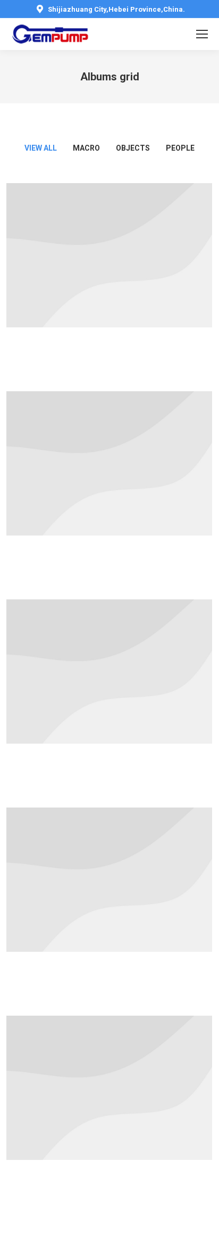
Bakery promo (109, 1119)
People (180, 148)
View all (40, 148)
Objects (133, 148)
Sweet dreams (109, 702)
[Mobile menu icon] (202, 34)
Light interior (109, 910)
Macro (86, 148)
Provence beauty (109, 286)
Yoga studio (109, 494)
